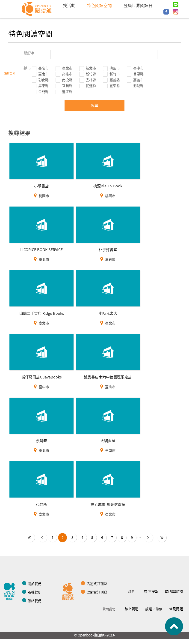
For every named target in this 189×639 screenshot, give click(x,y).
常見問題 (176, 608)
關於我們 (34, 583)
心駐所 (41, 504)
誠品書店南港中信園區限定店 (108, 377)
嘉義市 (138, 79)
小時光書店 (108, 313)
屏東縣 (43, 85)
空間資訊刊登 (96, 592)
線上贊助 (132, 608)
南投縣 (67, 79)
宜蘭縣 (67, 85)
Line (175, 4)
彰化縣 (43, 79)
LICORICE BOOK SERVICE (41, 249)
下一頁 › (148, 537)
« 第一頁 (30, 537)
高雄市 (67, 73)
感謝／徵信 (153, 608)
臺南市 (43, 73)
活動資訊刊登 (96, 583)
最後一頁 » (161, 537)
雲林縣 (91, 79)
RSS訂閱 (176, 591)
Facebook (166, 12)
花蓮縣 (91, 85)
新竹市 (114, 73)
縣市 (27, 68)
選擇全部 (9, 73)
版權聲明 (34, 592)
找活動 (69, 5)
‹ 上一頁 (42, 537)
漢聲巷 (41, 440)
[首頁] (37, 9)
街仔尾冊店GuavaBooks (41, 377)
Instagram (175, 12)
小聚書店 (41, 186)
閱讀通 (69, 590)
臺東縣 (114, 85)
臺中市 (138, 68)
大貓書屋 (107, 440)
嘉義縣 (114, 79)
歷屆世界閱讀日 (138, 5)
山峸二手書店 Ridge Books (41, 313)
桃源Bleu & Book (107, 186)
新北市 (91, 68)
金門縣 (43, 91)
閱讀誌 (10, 590)
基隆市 (43, 68)
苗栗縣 (138, 73)
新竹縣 (91, 73)
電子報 (153, 591)
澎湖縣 (138, 85)
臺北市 (67, 68)
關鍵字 (29, 53)
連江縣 (67, 91)
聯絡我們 (34, 600)
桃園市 (114, 68)
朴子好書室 (108, 249)
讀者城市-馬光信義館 (108, 504)
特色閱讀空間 (99, 5)
